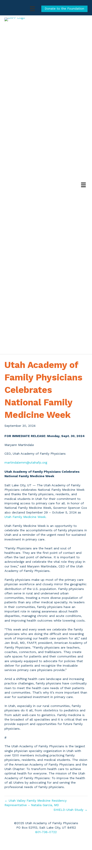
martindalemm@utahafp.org (25, 462)
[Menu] (32, 8)
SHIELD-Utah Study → (71, 809)
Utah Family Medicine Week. (25, 517)
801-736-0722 (46, 832)
